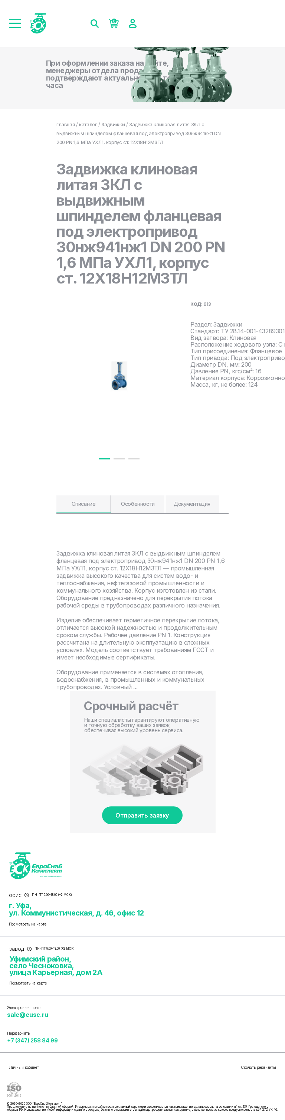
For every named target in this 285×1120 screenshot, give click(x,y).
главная (65, 124)
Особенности (137, 504)
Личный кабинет (24, 1067)
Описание (84, 504)
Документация (192, 504)
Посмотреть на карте (27, 924)
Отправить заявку (141, 815)
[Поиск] (95, 23)
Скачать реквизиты (258, 1067)
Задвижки (113, 124)
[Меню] (15, 23)
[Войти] (133, 23)
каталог (88, 124)
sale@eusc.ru (27, 1014)
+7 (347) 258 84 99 (32, 1040)
